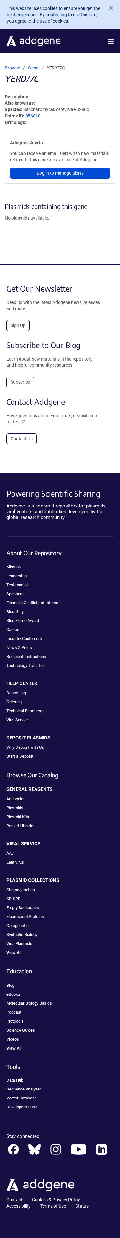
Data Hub (14, 1080)
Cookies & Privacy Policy (56, 1199)
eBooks (13, 994)
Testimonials (18, 584)
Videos (12, 1039)
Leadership (16, 575)
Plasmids (14, 807)
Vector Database (21, 1098)
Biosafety (15, 611)
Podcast (13, 1012)
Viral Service (17, 719)
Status (82, 1206)
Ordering (14, 701)
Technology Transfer (25, 665)
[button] (111, 41)
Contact (14, 1199)
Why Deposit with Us (25, 747)
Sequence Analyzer (23, 1089)
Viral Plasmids (19, 943)
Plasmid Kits (17, 816)
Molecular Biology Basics (29, 1003)
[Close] (108, 8)
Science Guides (20, 1030)
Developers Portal (22, 1107)
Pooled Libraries (21, 825)
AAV (10, 853)
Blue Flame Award (22, 620)
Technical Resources (25, 710)
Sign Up (18, 325)
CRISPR (13, 898)
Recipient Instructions (26, 656)
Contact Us (22, 438)
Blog (10, 985)
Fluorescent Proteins (25, 916)
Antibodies (16, 798)
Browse (12, 67)
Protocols (15, 1021)
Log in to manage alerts (60, 173)
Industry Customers (24, 638)
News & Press (19, 647)
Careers (13, 629)
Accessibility (18, 1206)
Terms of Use (53, 1206)
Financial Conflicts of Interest (33, 602)
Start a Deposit (19, 756)
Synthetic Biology (21, 934)
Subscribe (20, 382)
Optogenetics (18, 925)
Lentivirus (15, 862)
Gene (33, 67)
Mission (13, 566)
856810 (33, 115)
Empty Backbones (22, 907)
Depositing (16, 693)
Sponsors (15, 593)
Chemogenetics (20, 889)
